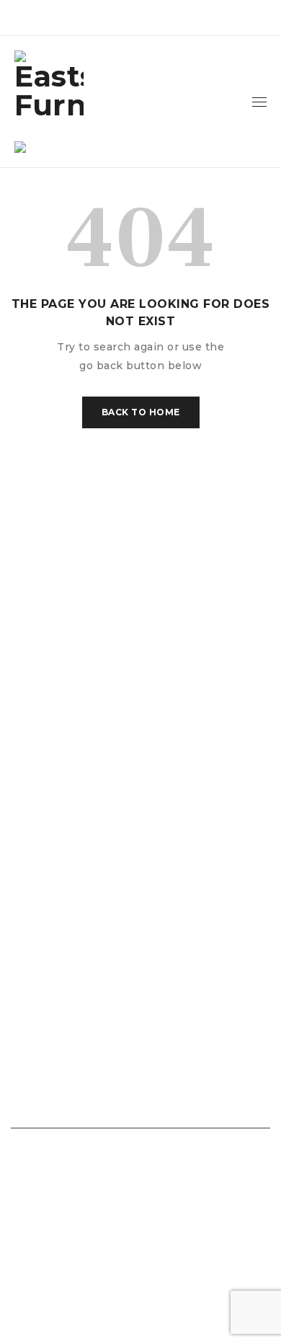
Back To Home (141, 412)
